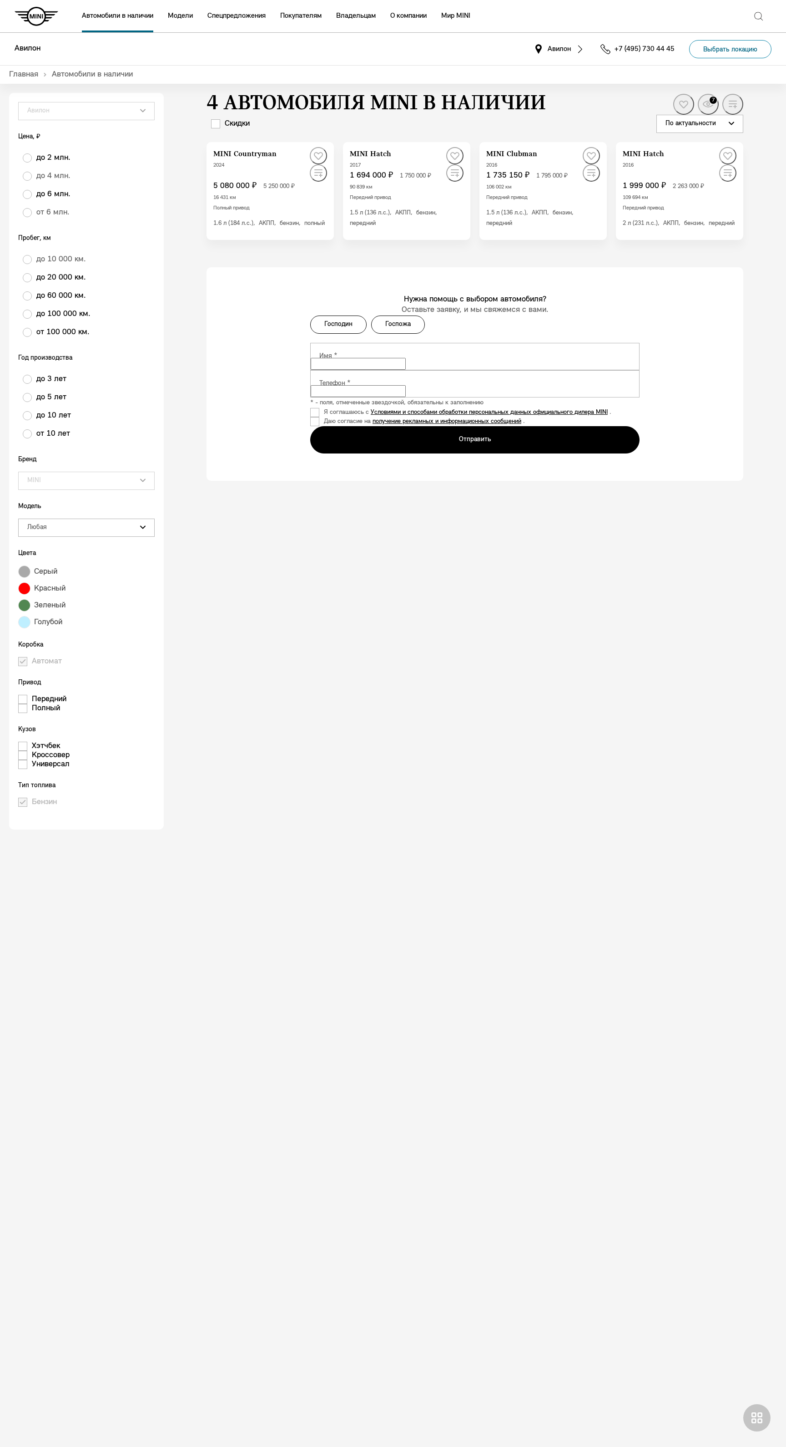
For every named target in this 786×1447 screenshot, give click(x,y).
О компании (408, 16)
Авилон (27, 49)
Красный (50, 589)
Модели (180, 16)
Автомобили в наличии (117, 16)
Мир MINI (455, 16)
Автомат (47, 661)
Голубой (48, 622)
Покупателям (301, 16)
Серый (45, 572)
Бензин (44, 802)
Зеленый (50, 605)
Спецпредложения (236, 16)
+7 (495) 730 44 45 (645, 49)
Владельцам (356, 16)
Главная (23, 75)
